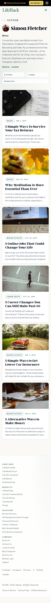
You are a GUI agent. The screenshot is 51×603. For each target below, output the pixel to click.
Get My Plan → (36, 3)
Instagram (17, 570)
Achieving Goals (8, 482)
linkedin (15, 67)
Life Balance (7, 478)
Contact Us (7, 544)
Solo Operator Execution (12, 532)
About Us (6, 540)
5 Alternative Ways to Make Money (22, 421)
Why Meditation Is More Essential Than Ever (24, 187)
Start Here (8, 464)
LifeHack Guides (8, 467)
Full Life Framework (10, 475)
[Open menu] (46, 10)
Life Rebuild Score (9, 471)
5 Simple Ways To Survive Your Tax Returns (25, 128)
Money (10, 121)
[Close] (47, 3)
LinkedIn (5, 574)
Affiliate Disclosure (39, 590)
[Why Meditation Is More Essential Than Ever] (25, 161)
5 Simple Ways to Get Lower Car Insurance (22, 362)
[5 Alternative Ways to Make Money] (25, 396)
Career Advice (13, 297)
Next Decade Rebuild (10, 528)
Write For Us (7, 555)
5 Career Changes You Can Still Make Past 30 (22, 304)
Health (10, 179)
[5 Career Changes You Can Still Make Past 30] (25, 279)
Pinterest (27, 570)
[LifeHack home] (11, 10)
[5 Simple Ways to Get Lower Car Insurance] (25, 337)
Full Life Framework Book (12, 494)
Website (5, 67)
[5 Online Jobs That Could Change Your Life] (25, 220)
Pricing (5, 505)
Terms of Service (9, 590)
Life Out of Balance (9, 524)
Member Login (7, 558)
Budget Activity (14, 238)
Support (5, 562)
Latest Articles (8, 547)
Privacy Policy (23, 590)
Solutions (7, 510)
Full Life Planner (8, 498)
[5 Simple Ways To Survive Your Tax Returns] (25, 103)
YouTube (39, 570)
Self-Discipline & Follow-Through (15, 517)
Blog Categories (8, 551)
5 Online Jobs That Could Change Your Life (24, 245)
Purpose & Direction (10, 521)
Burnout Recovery (9, 513)
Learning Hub (7, 501)
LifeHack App (7, 490)
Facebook (6, 570)
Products (7, 487)
